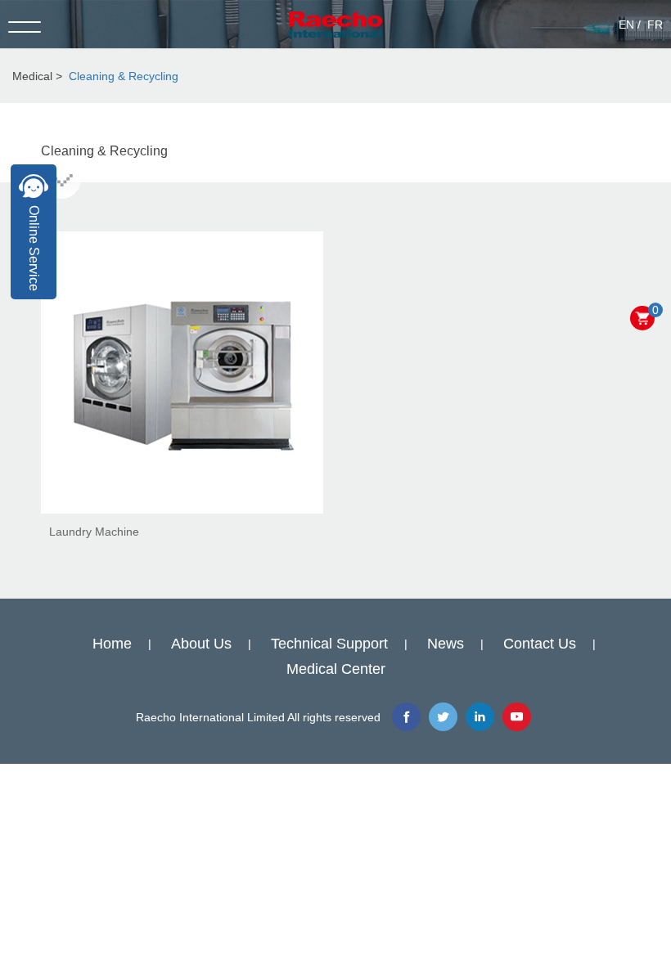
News (445, 643)
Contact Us (539, 643)
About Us (201, 643)
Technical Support (329, 643)
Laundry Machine (94, 531)
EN (626, 24)
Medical (32, 76)
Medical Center (335, 669)
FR (655, 24)
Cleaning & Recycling (123, 76)
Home (112, 643)
